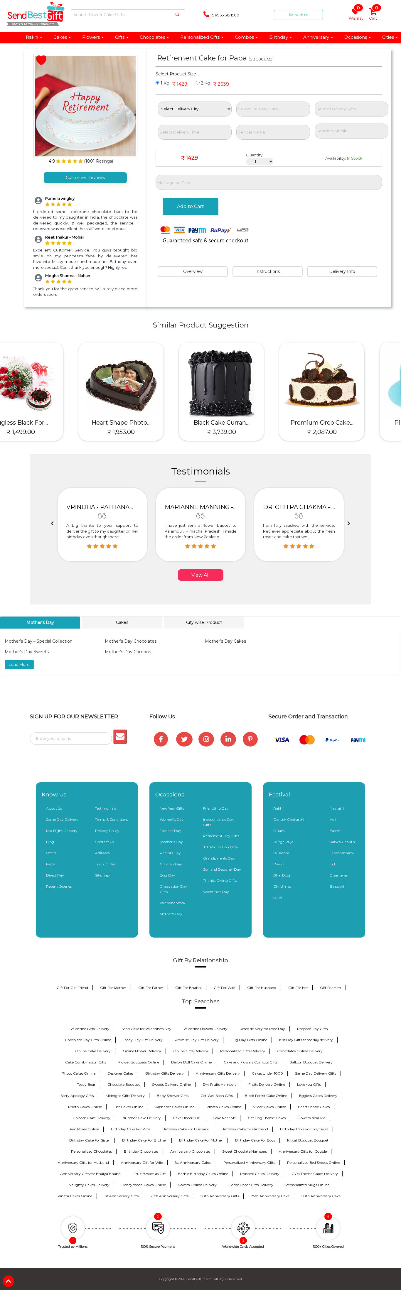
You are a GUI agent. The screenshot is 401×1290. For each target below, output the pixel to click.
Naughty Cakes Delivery (89, 1185)
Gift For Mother (113, 987)
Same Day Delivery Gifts (315, 1073)
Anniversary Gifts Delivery (218, 1073)
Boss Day (167, 875)
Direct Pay (55, 875)
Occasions (355, 37)
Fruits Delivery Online (266, 1084)
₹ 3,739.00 (150, 431)
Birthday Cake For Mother (201, 1140)
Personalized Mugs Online (307, 1185)
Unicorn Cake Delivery (91, 1118)
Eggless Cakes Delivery (318, 1095)
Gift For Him (330, 987)
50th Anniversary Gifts (220, 1196)
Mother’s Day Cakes (225, 641)
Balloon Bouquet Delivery (311, 1062)
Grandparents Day (219, 858)
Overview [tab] (193, 271)
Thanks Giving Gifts (220, 880)
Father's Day (170, 830)
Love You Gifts (309, 1084)
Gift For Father (150, 987)
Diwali (278, 864)
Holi (333, 819)
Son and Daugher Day (222, 869)
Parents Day (170, 853)
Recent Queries (59, 886)
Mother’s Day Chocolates (130, 641)
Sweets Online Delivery (197, 1185)
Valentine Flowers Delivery (205, 1028)
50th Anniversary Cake (321, 1196)
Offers (51, 853)
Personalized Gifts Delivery (242, 1051)
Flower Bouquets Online (138, 1062)
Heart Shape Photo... (50, 422)
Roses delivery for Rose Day (262, 1028)
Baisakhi (337, 886)
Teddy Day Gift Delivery (143, 1040)
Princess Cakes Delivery (259, 1173)
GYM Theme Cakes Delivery (315, 1173)
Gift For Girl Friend (72, 987)
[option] (102, 525)
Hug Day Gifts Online (249, 1040)
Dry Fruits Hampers (219, 1084)
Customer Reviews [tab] (85, 177)
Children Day (171, 864)
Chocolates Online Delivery (300, 1051)
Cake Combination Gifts (85, 1062)
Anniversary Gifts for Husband (83, 1162)
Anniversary (316, 37)
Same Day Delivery (62, 819)
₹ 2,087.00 (251, 431)
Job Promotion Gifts (220, 847)
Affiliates (102, 853)
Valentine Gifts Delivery (89, 1028)
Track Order (105, 864)
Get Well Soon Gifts (217, 1095)
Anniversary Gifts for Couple (303, 1151)
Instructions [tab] (267, 271)
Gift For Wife (224, 987)
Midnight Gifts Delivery (125, 1095)
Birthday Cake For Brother (144, 1140)
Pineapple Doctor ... (352, 422)
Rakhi (32, 37)
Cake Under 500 (187, 1118)
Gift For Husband (261, 987)
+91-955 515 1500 (224, 15)
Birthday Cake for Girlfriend (244, 1129)
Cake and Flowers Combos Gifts (250, 1062)
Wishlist (356, 14)
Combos (244, 37)
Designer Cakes (120, 1073)
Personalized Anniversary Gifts (249, 1162)
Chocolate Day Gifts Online (88, 1040)
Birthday (278, 37)
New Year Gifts (172, 808)
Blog (50, 842)
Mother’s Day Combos (128, 651)
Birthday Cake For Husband (185, 1129)
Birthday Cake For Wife (130, 1129)
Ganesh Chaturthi (288, 819)
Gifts (119, 37)
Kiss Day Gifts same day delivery (306, 1040)
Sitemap (102, 875)
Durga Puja (283, 842)
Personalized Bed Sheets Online (313, 1162)
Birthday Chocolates (141, 1151)
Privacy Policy (107, 830)
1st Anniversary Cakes (193, 1162)
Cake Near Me (224, 1118)
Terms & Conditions (111, 819)
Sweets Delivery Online (171, 1084)
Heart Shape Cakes (314, 1107)
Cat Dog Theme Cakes (267, 1118)
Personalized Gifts (200, 37)
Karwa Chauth (342, 842)
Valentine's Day (216, 891)
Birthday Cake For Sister (89, 1140)
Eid (332, 864)
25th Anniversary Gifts (169, 1196)
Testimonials (105, 808)
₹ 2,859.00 (351, 431)
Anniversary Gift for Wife (142, 1162)
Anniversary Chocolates (190, 1151)
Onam (279, 830)
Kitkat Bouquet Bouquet (307, 1140)
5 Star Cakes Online (269, 1107)
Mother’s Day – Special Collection (39, 641)
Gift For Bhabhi (188, 987)
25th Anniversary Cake (270, 1196)
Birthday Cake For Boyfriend (304, 1129)
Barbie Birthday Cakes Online (203, 1173)
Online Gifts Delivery (190, 1051)
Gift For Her (298, 987)
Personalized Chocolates (91, 1151)
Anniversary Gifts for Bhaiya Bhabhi (91, 1173)
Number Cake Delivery (141, 1118)
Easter (335, 830)
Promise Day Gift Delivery (197, 1040)
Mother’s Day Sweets (27, 651)
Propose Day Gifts (312, 1028)
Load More (19, 664)
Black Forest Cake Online (266, 1095)
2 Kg (205, 83)
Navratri (337, 808)
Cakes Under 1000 (267, 1073)
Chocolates (152, 37)
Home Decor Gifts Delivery (251, 1185)
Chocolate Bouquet (123, 1084)
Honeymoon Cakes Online (144, 1185)
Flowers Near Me (311, 1118)
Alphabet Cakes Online (174, 1107)
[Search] (177, 14)
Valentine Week (172, 903)
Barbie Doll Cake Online (191, 1062)
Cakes (60, 37)
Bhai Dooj (281, 875)
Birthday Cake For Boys (255, 1140)
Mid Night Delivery (61, 830)
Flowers (91, 37)
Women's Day (171, 819)
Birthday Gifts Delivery (164, 1073)
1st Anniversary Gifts (121, 1196)
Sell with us (298, 14)
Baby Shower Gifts (172, 1095)
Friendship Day (216, 808)
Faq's (50, 864)
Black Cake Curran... (151, 422)
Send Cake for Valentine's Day (146, 1028)
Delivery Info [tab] (342, 271)
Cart (373, 14)
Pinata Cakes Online (223, 1107)
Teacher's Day (171, 842)
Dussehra (281, 853)
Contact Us (104, 842)
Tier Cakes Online (128, 1107)
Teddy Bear (86, 1084)
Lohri (277, 897)
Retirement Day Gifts (221, 836)
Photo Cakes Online (78, 1073)
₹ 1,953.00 (50, 431)
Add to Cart (190, 206)
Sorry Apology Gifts (77, 1095)
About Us (54, 808)
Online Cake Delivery (93, 1051)
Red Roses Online (84, 1129)
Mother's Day (171, 914)
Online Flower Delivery (142, 1051)
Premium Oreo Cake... (251, 422)
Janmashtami (342, 853)
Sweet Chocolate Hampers (244, 1151)
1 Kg (164, 83)
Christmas (282, 886)
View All (200, 575)
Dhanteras (339, 875)
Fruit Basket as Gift (150, 1173)
